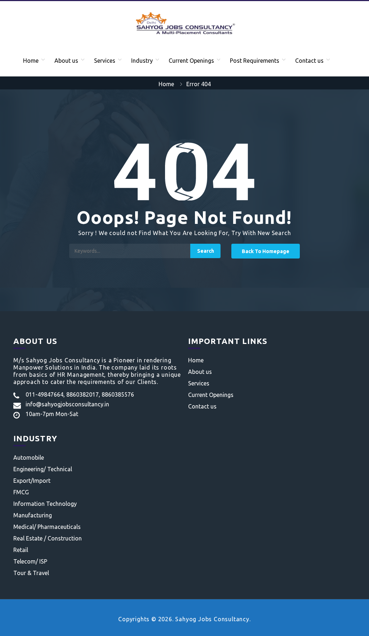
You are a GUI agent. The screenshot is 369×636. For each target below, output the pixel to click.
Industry (142, 60)
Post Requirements (254, 60)
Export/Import (31, 480)
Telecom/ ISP (30, 561)
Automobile (28, 457)
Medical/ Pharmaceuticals (47, 527)
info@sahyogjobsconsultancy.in (67, 404)
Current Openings (191, 60)
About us (66, 60)
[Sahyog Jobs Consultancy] (184, 22)
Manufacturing (32, 515)
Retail (20, 550)
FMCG (21, 492)
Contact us (309, 60)
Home (31, 60)
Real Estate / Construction (47, 538)
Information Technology (45, 503)
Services (104, 60)
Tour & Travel (31, 573)
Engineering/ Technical (42, 469)
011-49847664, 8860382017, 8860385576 (80, 394)
